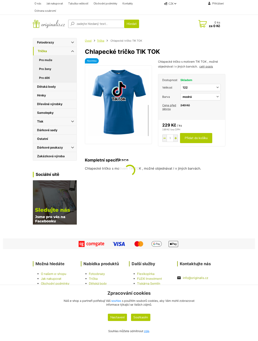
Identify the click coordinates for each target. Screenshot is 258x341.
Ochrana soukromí (45, 11)
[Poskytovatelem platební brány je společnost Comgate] (129, 244)
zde (146, 331)
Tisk (40, 121)
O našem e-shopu (53, 274)
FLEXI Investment (149, 279)
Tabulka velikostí (78, 3)
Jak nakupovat (55, 3)
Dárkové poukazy (50, 147)
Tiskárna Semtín (148, 283)
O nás (37, 3)
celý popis (206, 66)
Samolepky (45, 113)
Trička (42, 51)
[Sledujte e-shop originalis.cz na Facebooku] (55, 202)
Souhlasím (140, 317)
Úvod (88, 40)
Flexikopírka (145, 274)
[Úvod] (49, 24)
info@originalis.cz (195, 278)
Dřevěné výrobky (49, 104)
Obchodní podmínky (105, 3)
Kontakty (128, 3)
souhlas (116, 300)
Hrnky (41, 95)
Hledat (132, 24)
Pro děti (44, 77)
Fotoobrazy (45, 42)
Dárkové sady (47, 130)
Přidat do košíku (196, 138)
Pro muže (45, 60)
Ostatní (42, 139)
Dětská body (46, 87)
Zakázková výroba (51, 156)
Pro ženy (45, 69)
